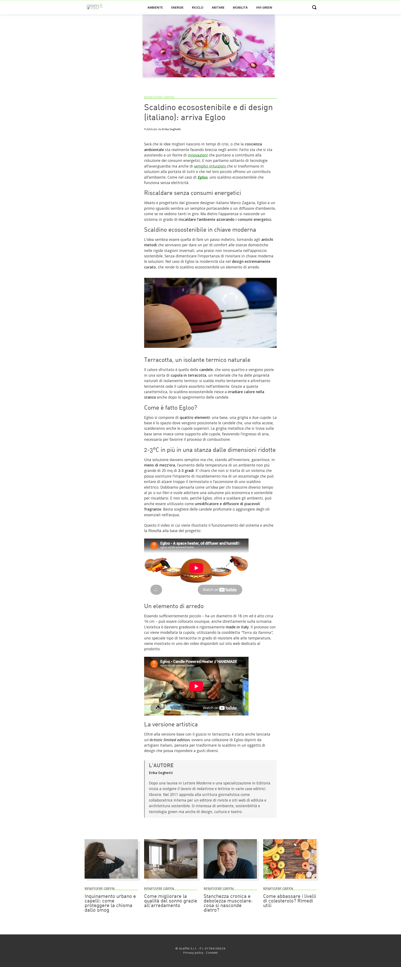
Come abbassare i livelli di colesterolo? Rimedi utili (289, 901)
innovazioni (198, 155)
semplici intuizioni (210, 166)
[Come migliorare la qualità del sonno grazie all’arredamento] (170, 880)
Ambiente (155, 7)
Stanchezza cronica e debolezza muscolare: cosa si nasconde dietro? (228, 903)
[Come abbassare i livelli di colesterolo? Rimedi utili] (289, 880)
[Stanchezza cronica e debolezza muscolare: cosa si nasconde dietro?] (230, 880)
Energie (177, 7)
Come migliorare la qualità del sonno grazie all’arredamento (170, 901)
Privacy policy (193, 952)
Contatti (212, 952)
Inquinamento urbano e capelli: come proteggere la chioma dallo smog (110, 903)
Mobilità (240, 7)
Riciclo (197, 7)
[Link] (210, 349)
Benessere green (159, 97)
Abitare (218, 7)
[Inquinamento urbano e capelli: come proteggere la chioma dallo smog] (111, 880)
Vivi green (264, 7)
